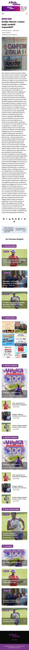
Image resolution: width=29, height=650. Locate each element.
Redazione (5, 264)
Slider (9, 18)
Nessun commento (6, 32)
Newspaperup (11, 647)
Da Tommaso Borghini (7, 30)
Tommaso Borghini (15, 239)
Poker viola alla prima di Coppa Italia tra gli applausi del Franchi (14, 262)
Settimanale (6, 371)
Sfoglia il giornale (14, 371)
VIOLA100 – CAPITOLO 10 (11, 393)
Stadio (21, 371)
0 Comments (19, 395)
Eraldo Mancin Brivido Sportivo (10, 34)
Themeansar (17, 647)
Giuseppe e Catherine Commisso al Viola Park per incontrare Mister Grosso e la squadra (13, 284)
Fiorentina (4, 18)
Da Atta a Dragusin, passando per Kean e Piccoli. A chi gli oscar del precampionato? (14, 304)
